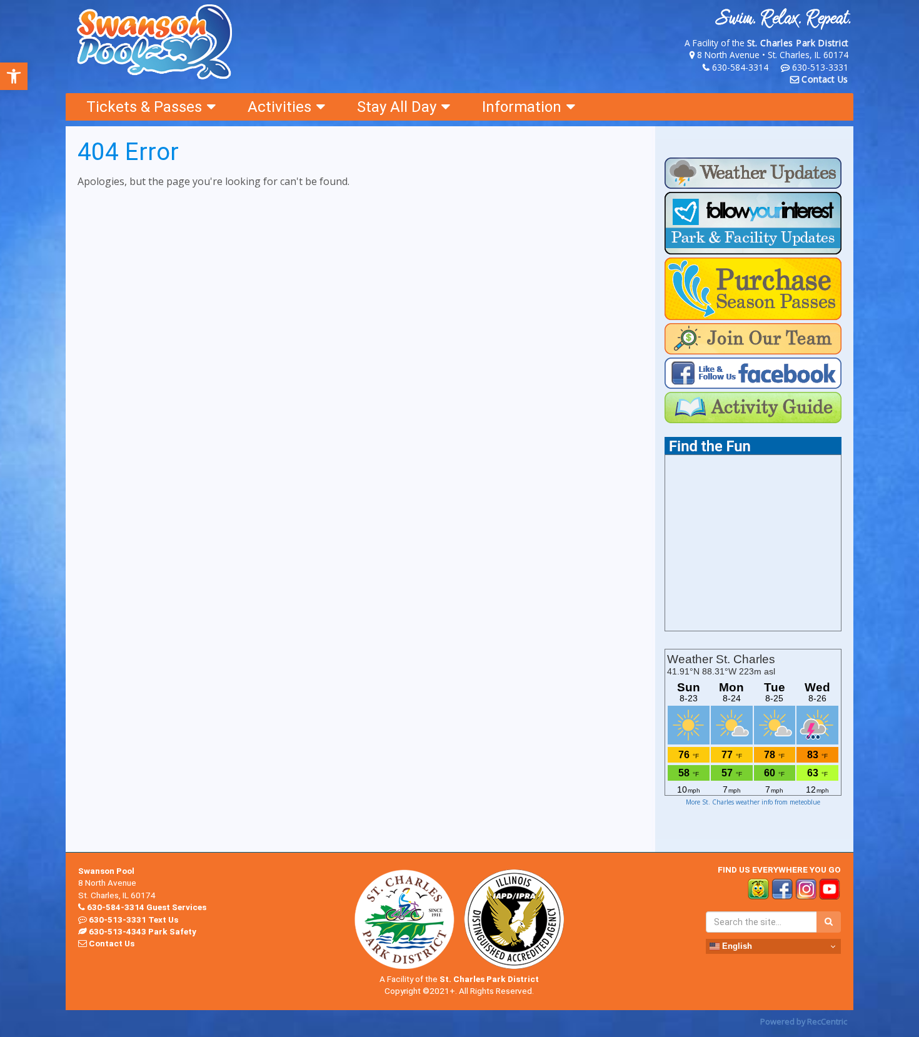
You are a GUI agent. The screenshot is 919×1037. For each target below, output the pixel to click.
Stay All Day (396, 107)
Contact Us (824, 79)
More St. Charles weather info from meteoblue (753, 802)
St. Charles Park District (798, 43)
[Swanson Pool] (155, 42)
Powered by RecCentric (803, 1021)
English (736, 946)
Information (521, 107)
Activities (279, 107)
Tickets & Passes (144, 107)
